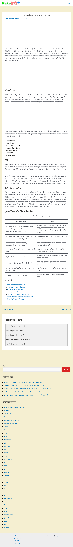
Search (5, 366)
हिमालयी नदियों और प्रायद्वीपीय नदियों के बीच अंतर (20, 297)
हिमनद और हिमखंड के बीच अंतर (15, 299)
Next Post (66, 309)
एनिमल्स (6, 453)
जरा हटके (6, 472)
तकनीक (6, 482)
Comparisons (8, 413)
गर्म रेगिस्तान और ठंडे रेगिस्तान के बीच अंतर (18, 294)
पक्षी (5, 485)
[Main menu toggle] (69, 3)
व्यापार (5, 521)
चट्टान (5, 466)
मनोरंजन (6, 508)
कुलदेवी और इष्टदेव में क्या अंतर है (15, 344)
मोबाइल (5, 511)
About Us (17, 538)
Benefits (7, 410)
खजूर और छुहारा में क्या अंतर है (15, 335)
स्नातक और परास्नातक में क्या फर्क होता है (18, 339)
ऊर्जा (5, 449)
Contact (17, 541)
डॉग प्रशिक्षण (7, 475)
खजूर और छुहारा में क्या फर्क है (14, 330)
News (6, 430)
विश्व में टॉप (7, 518)
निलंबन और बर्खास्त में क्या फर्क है (15, 326)
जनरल (5, 469)
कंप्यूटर (5, 456)
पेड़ (4, 489)
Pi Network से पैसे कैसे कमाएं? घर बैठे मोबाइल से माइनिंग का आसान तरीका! (24, 385)
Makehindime (60, 536)
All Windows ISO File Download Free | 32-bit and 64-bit (23, 392)
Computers (7, 417)
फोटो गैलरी (6, 502)
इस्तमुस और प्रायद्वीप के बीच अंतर (16, 287)
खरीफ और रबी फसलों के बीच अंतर (16, 285)
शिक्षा (5, 524)
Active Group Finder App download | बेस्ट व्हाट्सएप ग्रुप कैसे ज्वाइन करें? (26, 395)
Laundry (6, 427)
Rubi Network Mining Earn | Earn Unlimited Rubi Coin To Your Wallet (27, 388)
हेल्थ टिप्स (6, 528)
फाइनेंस (5, 495)
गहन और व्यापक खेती (12, 292)
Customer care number (12, 420)
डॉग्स (5, 479)
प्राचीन (5, 492)
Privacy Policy (17, 543)
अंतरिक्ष (5, 436)
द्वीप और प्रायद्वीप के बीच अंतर (15, 289)
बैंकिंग (5, 505)
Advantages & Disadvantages (14, 407)
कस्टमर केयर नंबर (8, 459)
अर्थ (5, 443)
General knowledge (10, 423)
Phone (6, 433)
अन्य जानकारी (7, 440)
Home (17, 536)
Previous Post (7, 309)
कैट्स (5, 462)
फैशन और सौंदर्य (8, 498)
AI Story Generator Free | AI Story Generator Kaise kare (23, 382)
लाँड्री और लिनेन (8, 515)
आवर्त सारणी (7, 446)
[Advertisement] (36, 35)
